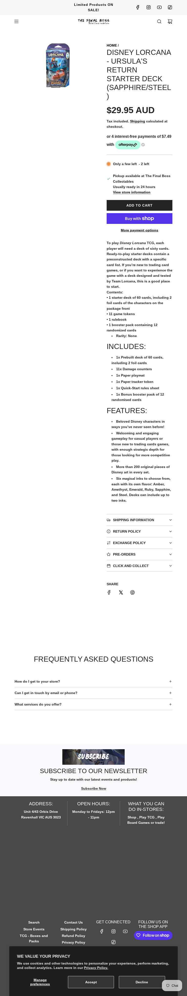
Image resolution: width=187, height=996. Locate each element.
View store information (131, 192)
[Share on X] (120, 593)
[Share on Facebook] (109, 593)
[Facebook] (137, 7)
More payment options (139, 230)
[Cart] (170, 21)
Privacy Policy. (96, 968)
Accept (91, 982)
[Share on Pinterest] (132, 593)
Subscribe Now (93, 788)
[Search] (159, 21)
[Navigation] (16, 21)
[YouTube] (159, 7)
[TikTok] (170, 7)
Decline (142, 982)
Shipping (137, 121)
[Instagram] (148, 7)
